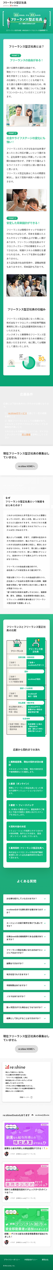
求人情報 (26, 434)
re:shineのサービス (17, 413)
